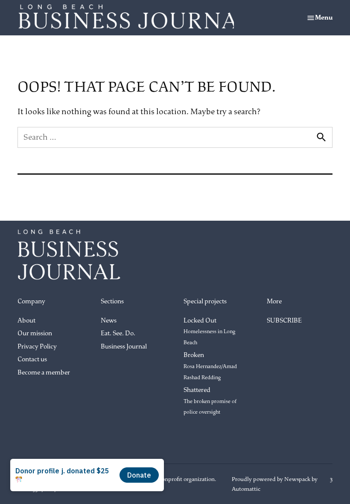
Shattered (210, 400)
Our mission (35, 333)
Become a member (44, 373)
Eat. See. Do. (118, 333)
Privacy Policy (37, 347)
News (109, 321)
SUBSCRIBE (284, 321)
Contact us (32, 359)
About (26, 321)
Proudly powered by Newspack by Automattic (275, 483)
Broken (210, 365)
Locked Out (209, 331)
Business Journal (124, 347)
